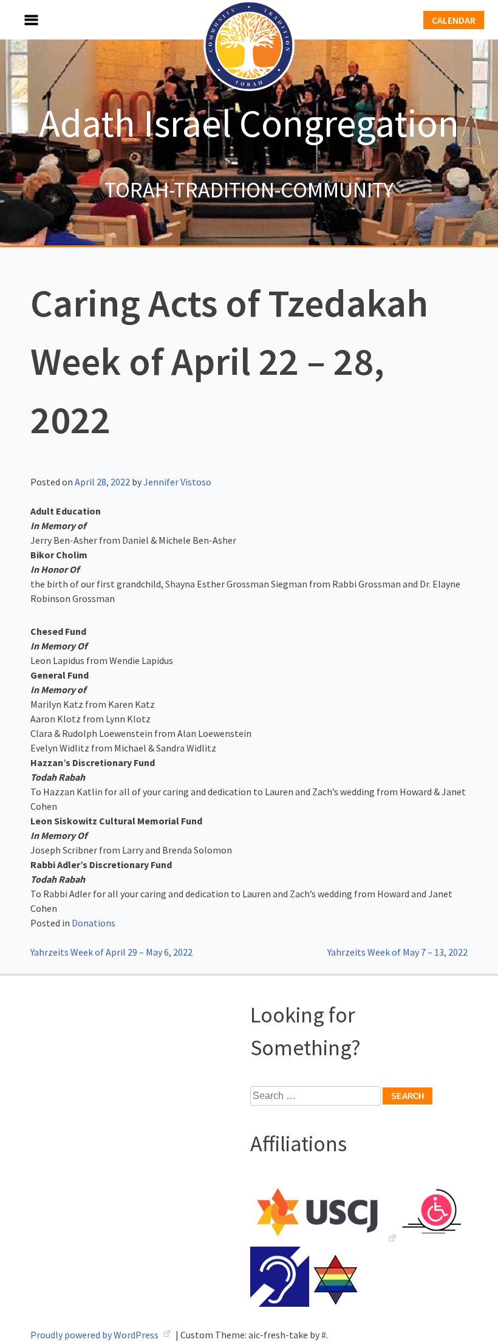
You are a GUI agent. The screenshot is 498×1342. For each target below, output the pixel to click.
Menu (18, 19)
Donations (93, 923)
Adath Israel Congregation (249, 122)
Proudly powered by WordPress (95, 1335)
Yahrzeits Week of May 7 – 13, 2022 (397, 952)
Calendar (454, 20)
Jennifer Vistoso (177, 482)
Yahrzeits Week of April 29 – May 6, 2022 (111, 952)
